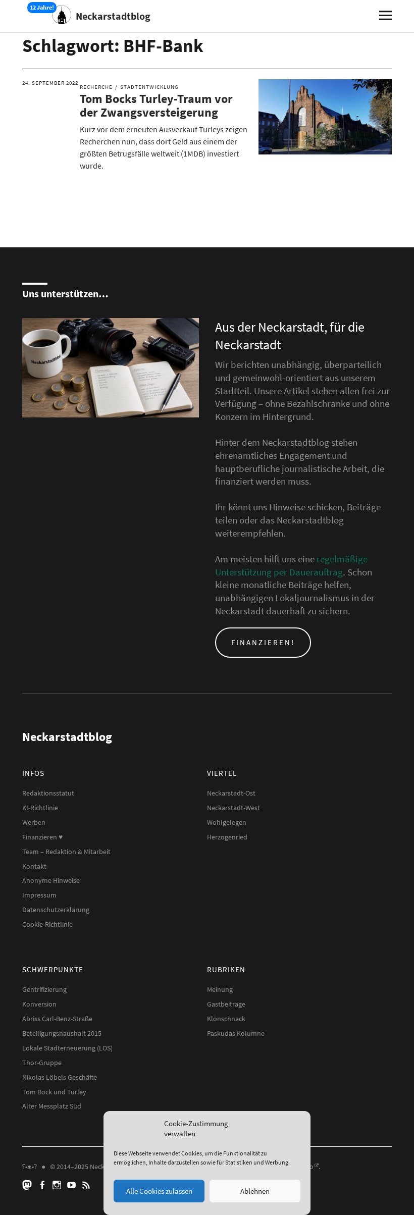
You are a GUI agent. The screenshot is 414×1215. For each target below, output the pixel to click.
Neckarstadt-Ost (231, 793)
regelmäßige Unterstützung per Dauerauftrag (291, 565)
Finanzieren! (263, 642)
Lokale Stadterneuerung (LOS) (67, 1047)
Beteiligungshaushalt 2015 (61, 1033)
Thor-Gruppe (42, 1062)
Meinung (220, 989)
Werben (33, 822)
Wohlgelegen (226, 822)
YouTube (72, 1184)
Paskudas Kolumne (236, 1033)
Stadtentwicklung (149, 86)
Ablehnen (255, 1191)
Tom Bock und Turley (54, 1091)
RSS (87, 1184)
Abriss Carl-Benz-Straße (57, 1018)
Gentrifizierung (44, 989)
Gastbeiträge (226, 1004)
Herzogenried (227, 836)
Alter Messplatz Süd (51, 1106)
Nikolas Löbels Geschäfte (59, 1077)
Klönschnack (226, 1018)
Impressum (39, 895)
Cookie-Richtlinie (47, 924)
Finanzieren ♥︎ (42, 836)
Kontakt (34, 866)
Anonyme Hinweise (51, 880)
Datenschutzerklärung (55, 909)
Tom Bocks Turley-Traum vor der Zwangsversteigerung (156, 105)
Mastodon (28, 1184)
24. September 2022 (50, 82)
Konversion (39, 1004)
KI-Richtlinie (40, 807)
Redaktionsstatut (48, 793)
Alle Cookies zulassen (159, 1191)
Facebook (43, 1184)
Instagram (58, 1184)
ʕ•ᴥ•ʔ (29, 1166)
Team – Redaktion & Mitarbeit (66, 851)
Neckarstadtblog (113, 16)
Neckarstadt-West (233, 807)
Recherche (96, 86)
